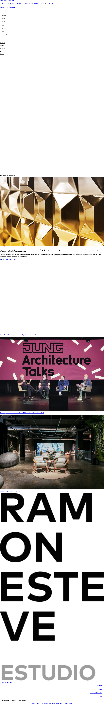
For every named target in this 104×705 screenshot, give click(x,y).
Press (3, 31)
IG (0, 683)
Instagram (2, 48)
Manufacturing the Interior (31, 3)
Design (19, 3)
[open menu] (0, 6)
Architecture (11, 3)
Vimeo (1, 51)
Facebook (2, 43)
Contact (51, 3)
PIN (8, 683)
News (42, 3)
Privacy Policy (35, 703)
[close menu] (0, 9)
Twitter (2, 45)
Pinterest (2, 54)
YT (11, 683)
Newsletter (99, 685)
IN (5, 683)
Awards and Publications (7, 34)
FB (3, 683)
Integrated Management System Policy (52, 703)
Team (3, 3)
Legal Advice (68, 703)
